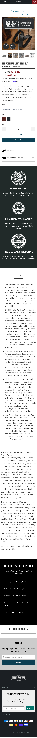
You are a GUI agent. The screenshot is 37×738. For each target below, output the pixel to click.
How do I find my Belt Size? (14, 612)
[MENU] (1, 2)
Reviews (18, 276)
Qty (3, 125)
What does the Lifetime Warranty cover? (16, 604)
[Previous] (3, 33)
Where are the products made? (15, 595)
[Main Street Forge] (18, 2)
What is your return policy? (14, 589)
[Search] (30, 2)
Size (3, 105)
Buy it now (18, 140)
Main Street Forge (15, 732)
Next (23, 11)
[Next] (33, 33)
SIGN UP (30, 708)
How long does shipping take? (15, 582)
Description (7, 276)
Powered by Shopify (26, 732)
